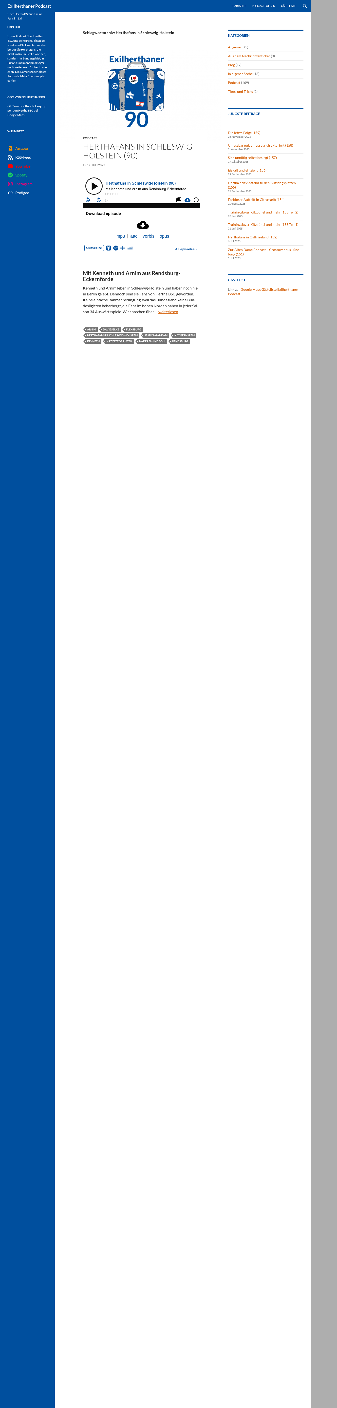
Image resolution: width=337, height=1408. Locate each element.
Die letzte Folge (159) (244, 133)
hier (13, 80)
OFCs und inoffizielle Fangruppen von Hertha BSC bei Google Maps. (27, 110)
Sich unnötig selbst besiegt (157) (252, 157)
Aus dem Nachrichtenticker (249, 56)
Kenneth (93, 341)
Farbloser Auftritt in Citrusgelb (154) (256, 199)
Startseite (239, 5)
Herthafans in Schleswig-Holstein (112, 335)
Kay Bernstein (184, 335)
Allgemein (235, 47)
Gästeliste (288, 5)
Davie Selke (111, 329)
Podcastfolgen (263, 5)
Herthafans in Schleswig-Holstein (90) (139, 150)
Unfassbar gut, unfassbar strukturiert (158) (260, 145)
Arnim (91, 329)
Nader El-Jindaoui (152, 341)
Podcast (90, 138)
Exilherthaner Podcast (29, 6)
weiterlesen (168, 311)
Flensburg (133, 329)
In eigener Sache (240, 74)
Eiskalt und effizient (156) (247, 170)
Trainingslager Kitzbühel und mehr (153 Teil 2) (263, 212)
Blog (231, 65)
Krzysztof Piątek (119, 341)
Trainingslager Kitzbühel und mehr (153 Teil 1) (263, 224)
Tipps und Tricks (240, 91)
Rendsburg (180, 341)
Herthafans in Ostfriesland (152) (252, 237)
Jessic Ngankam (156, 335)
